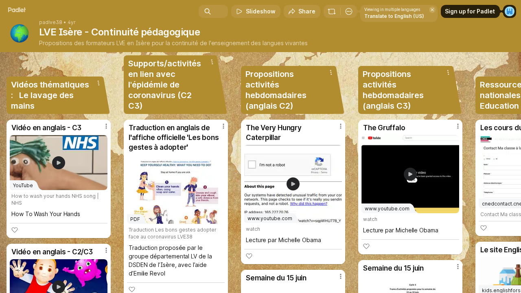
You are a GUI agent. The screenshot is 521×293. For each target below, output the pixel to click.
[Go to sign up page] (509, 11)
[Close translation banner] (432, 10)
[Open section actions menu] (98, 83)
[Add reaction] (15, 230)
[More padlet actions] (349, 11)
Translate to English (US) (394, 16)
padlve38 (50, 22)
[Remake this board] (332, 11)
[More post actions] (106, 126)
